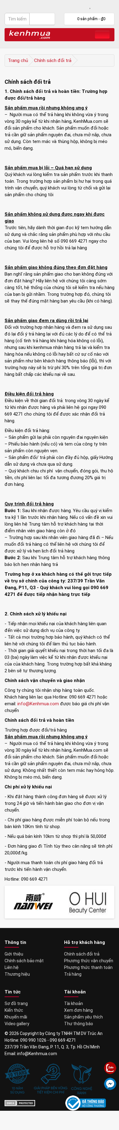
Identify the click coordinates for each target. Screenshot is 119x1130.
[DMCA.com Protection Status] (20, 1102)
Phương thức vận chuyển (88, 960)
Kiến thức (14, 1010)
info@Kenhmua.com (38, 703)
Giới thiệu (14, 954)
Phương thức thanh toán (88, 967)
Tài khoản (73, 1003)
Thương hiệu (17, 974)
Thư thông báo (78, 1023)
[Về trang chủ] (29, 34)
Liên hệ (12, 967)
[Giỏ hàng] (99, 6)
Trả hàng (72, 974)
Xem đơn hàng (78, 1010)
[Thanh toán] (110, 6)
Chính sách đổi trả (52, 60)
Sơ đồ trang (16, 1003)
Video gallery (17, 1023)
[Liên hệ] (70, 6)
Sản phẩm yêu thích (83, 1016)
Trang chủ (18, 60)
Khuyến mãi (16, 1016)
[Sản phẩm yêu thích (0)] (90, 6)
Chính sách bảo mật (24, 960)
